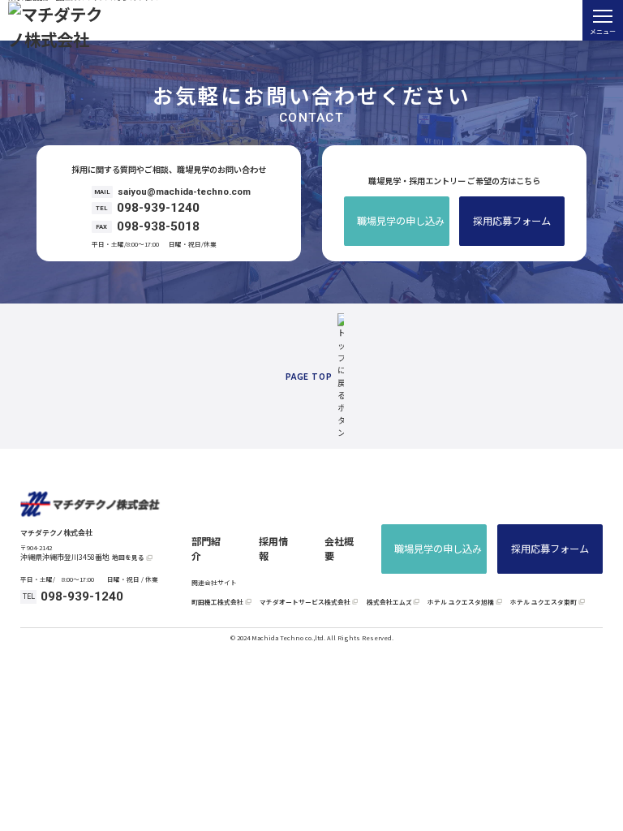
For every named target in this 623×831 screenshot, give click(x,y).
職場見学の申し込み (401, 220)
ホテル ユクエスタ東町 (543, 602)
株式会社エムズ (389, 602)
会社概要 (339, 548)
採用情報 (273, 548)
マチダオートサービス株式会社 (305, 602)
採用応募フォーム (512, 220)
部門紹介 (206, 548)
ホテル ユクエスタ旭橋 (461, 602)
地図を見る (128, 557)
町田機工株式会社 (217, 602)
